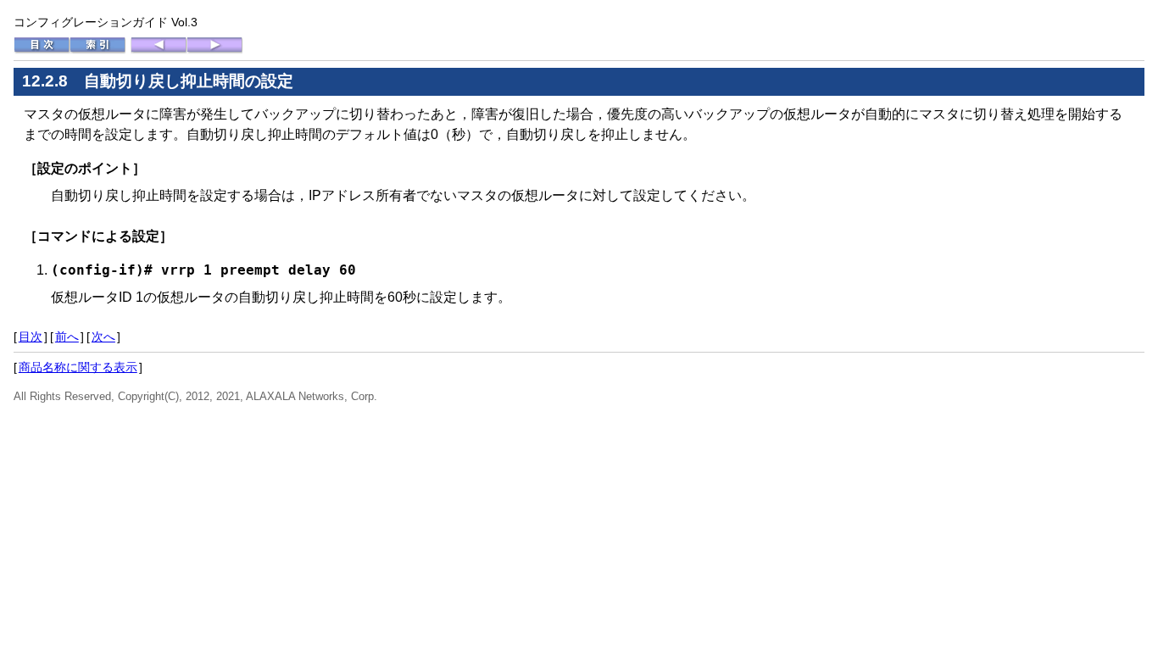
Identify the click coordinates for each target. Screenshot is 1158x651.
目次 (30, 336)
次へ (103, 336)
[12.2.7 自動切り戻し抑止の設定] (159, 50)
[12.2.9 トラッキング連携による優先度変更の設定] (214, 50)
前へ (67, 336)
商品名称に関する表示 (78, 367)
